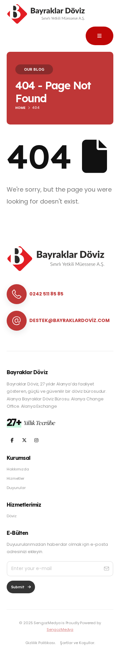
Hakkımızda (18, 469)
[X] (24, 440)
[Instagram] (36, 440)
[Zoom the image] (57, 249)
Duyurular (16, 487)
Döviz (12, 516)
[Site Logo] (47, 14)
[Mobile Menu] (99, 36)
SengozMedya (60, 629)
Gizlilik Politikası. (40, 642)
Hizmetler (15, 478)
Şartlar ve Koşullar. (77, 642)
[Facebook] (12, 440)
